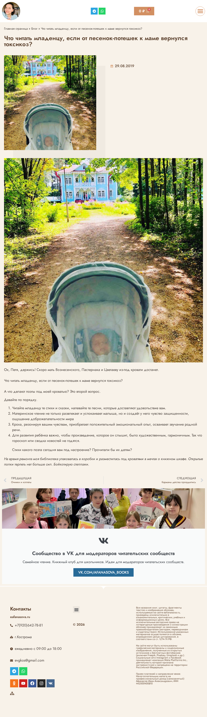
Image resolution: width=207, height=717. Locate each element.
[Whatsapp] (102, 11)
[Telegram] (94, 11)
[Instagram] (41, 683)
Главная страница (16, 28)
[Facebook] (32, 683)
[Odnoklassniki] (14, 683)
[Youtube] (23, 683)
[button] (200, 11)
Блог (34, 28)
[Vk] (50, 683)
